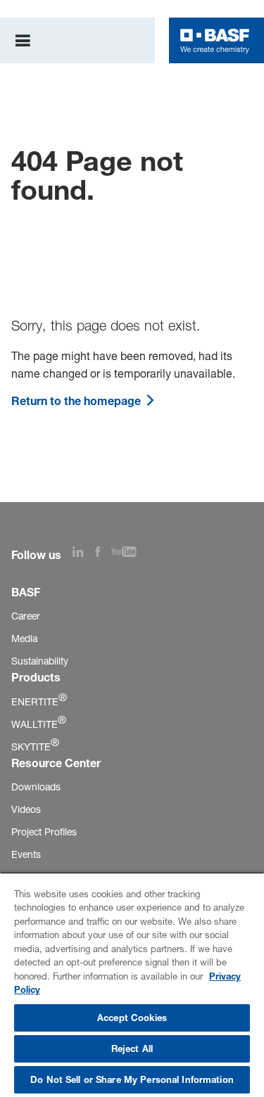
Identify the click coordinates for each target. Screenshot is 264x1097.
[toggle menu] (22, 41)
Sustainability (39, 661)
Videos (26, 809)
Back (47, 112)
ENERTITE (39, 701)
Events (26, 854)
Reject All (132, 1048)
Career (25, 616)
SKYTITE (35, 746)
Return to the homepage (77, 401)
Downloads (36, 787)
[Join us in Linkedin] (84, 553)
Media (24, 638)
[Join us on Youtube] (129, 553)
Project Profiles (44, 832)
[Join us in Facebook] (103, 553)
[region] (132, 984)
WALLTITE (38, 724)
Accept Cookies (132, 1017)
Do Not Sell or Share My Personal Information (132, 1079)
